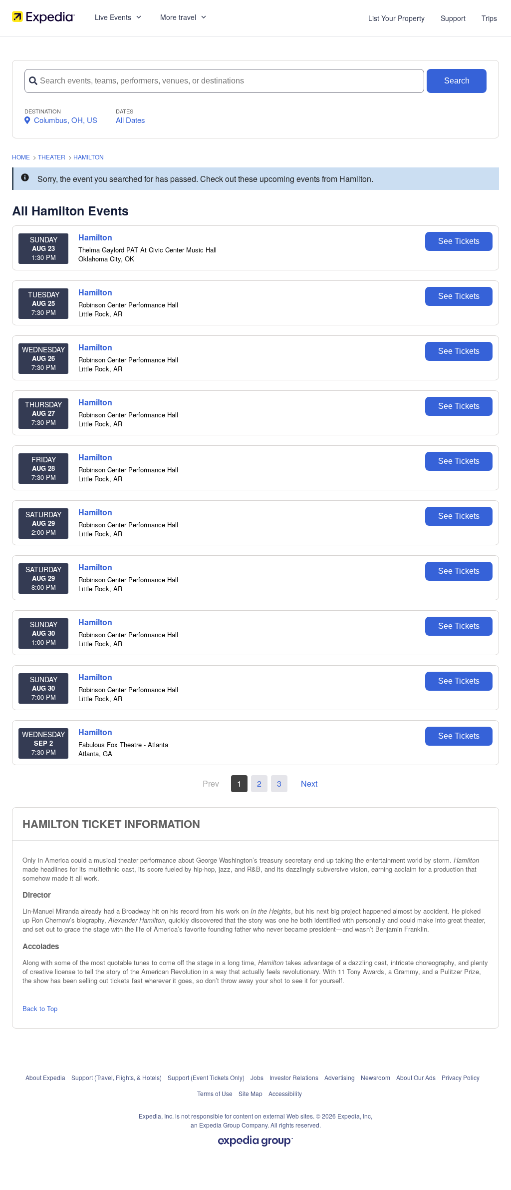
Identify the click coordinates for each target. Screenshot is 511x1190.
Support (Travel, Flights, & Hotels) (116, 1077)
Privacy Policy (461, 1077)
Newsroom (375, 1077)
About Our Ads (416, 1077)
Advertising (339, 1077)
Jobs (257, 1077)
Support (453, 18)
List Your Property (396, 18)
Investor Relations (293, 1077)
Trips (489, 18)
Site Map (250, 1093)
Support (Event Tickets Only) (206, 1077)
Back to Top (39, 1008)
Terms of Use (215, 1093)
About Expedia (45, 1077)
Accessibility (285, 1093)
